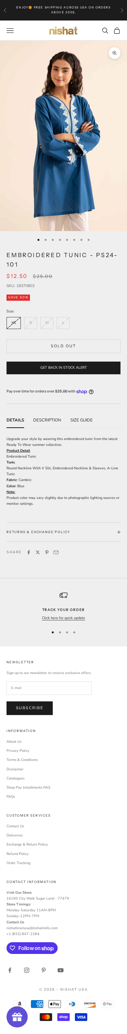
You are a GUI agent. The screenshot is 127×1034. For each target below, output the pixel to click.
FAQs (11, 796)
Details (15, 420)
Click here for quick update (63, 617)
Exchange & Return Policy (27, 844)
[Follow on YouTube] (60, 970)
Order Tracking (18, 863)
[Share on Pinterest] (46, 552)
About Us (14, 741)
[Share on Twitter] (37, 552)
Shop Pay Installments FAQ (28, 787)
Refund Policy (18, 853)
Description (47, 420)
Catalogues (15, 778)
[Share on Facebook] (28, 552)
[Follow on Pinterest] (43, 970)
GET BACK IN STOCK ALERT (63, 367)
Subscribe (29, 707)
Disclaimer (15, 769)
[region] (63, 606)
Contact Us (15, 826)
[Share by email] (56, 552)
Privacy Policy (18, 750)
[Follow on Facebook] (10, 970)
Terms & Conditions (22, 759)
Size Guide (81, 420)
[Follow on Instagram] (26, 970)
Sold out (63, 346)
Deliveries (15, 835)
